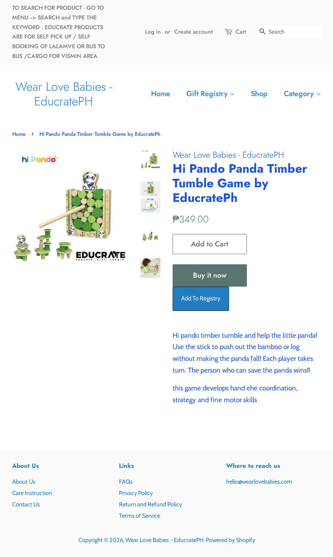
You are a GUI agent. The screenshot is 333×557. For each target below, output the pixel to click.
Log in (153, 32)
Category (300, 93)
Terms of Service (139, 515)
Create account (193, 32)
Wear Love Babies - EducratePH (63, 94)
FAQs (125, 481)
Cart (241, 32)
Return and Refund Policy (150, 504)
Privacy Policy (136, 493)
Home (160, 93)
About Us (23, 481)
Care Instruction (32, 493)
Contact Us (26, 504)
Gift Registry (208, 93)
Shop (259, 93)
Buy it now (210, 275)
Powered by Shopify (230, 540)
